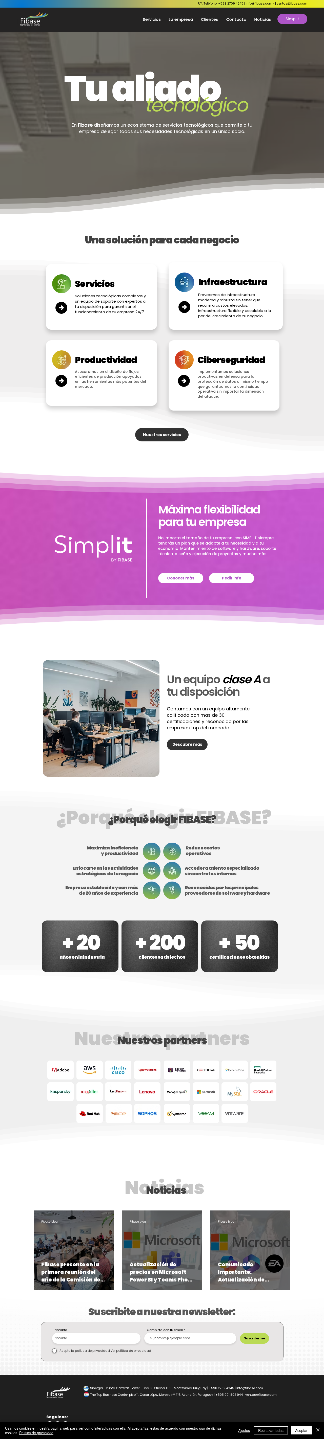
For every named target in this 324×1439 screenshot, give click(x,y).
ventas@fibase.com (261, 1394)
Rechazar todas (271, 1430)
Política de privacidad (36, 1432)
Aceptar (301, 1430)
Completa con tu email (165, 1330)
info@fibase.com (259, 3)
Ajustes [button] (244, 1430)
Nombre (61, 1330)
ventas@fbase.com (292, 3)
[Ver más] (61, 308)
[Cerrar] (318, 1430)
